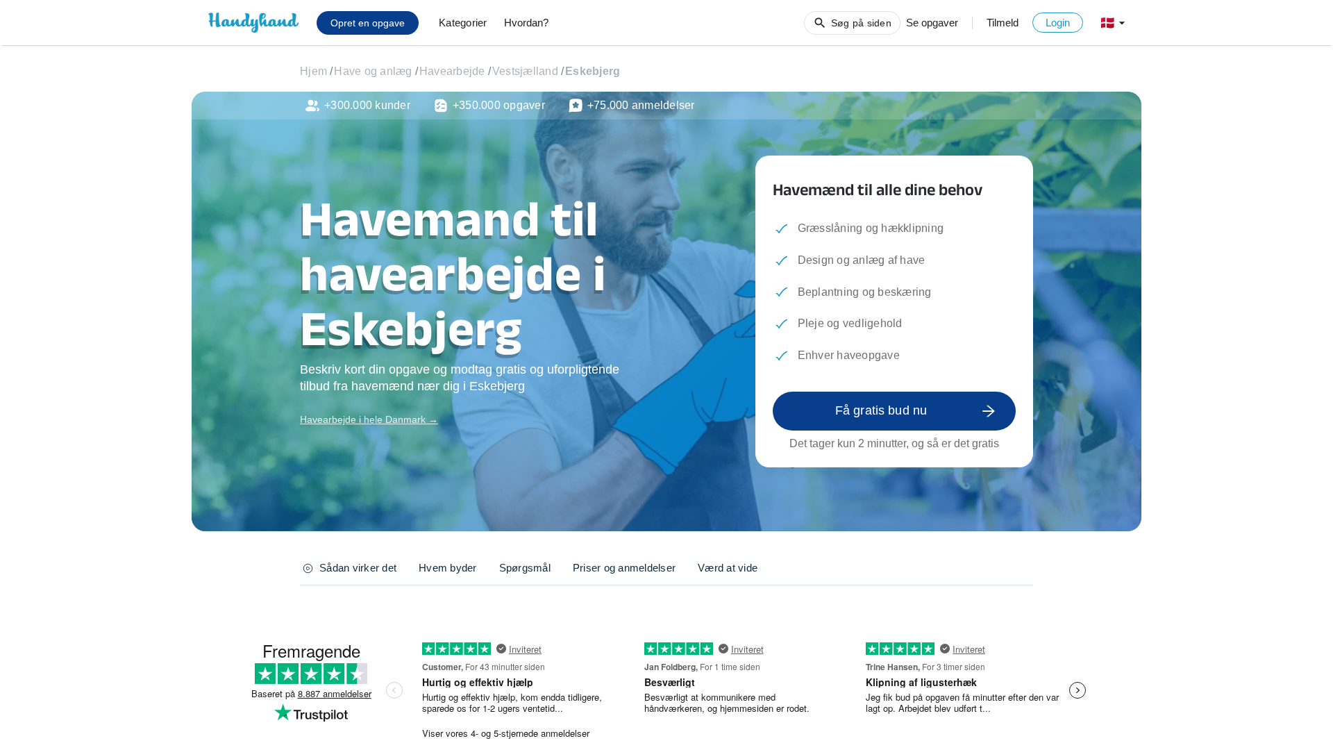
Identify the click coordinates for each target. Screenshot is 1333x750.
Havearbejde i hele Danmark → (369, 419)
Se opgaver (932, 22)
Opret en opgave (367, 22)
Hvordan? (526, 22)
